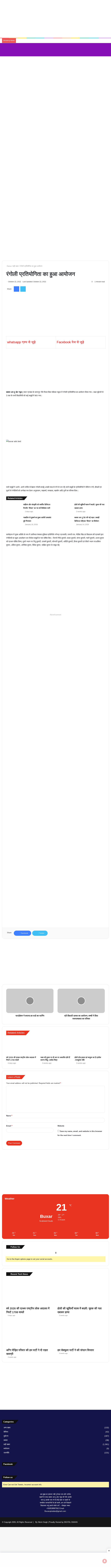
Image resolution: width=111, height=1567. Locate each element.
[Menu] (3, 51)
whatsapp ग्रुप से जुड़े (21, 342)
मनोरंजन (6, 1449)
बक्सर (6, 1440)
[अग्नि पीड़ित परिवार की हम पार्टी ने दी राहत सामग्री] (29, 1333)
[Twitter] (23, 289)
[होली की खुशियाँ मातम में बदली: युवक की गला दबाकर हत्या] (65, 508)
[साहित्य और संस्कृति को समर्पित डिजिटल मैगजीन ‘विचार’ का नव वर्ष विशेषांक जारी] (13, 508)
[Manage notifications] (104, 1561)
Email (9, 1126)
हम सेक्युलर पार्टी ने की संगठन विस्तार (76, 1350)
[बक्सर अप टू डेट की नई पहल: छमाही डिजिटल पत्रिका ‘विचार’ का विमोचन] (65, 521)
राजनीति (6, 1453)
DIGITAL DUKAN (70, 1522)
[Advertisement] (55, 19)
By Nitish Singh (41, 1522)
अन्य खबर (7, 1428)
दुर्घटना (6, 1436)
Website (61, 1126)
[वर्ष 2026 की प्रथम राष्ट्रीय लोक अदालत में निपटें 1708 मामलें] (21, 1046)
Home (8, 266)
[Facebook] (16, 289)
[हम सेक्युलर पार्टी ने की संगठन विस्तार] (81, 1333)
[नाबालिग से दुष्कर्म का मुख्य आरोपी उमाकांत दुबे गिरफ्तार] (13, 521)
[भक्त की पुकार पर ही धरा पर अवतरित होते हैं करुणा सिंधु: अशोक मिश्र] (55, 1046)
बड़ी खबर (16, 266)
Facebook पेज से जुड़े (70, 342)
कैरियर (6, 1432)
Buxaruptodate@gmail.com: (55, 1511)
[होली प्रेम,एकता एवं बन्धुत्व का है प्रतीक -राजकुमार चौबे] (90, 1046)
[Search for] (107, 51)
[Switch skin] (103, 51)
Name (9, 1116)
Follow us (8, 1477)
